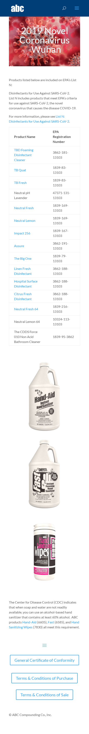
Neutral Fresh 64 (26, 309)
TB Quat (20, 170)
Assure (19, 246)
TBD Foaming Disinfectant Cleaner (23, 155)
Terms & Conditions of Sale (44, 694)
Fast (51, 622)
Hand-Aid (29, 622)
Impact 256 (22, 233)
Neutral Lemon (24, 220)
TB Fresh (20, 183)
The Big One (22, 258)
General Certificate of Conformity (44, 660)
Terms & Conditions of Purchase (44, 678)
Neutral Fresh (24, 208)
